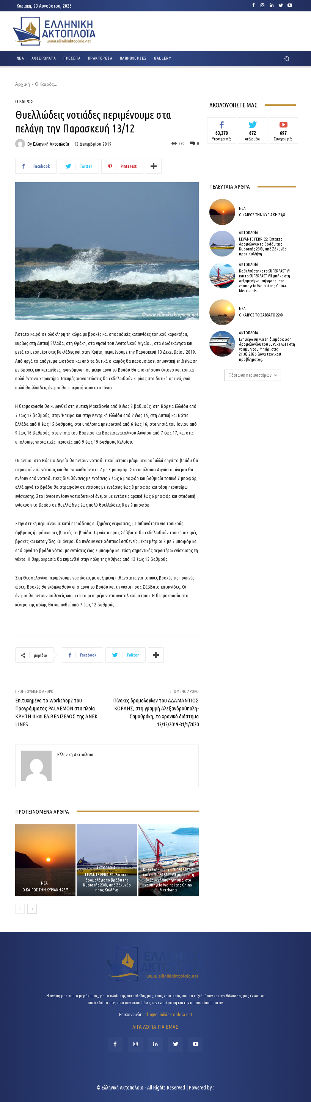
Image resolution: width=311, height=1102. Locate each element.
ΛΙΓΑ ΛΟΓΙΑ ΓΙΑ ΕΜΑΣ (155, 1026)
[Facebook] (253, 5)
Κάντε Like (221, 123)
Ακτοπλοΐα (106, 868)
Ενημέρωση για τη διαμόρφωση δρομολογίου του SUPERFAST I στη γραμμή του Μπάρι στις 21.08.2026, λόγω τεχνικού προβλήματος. (267, 349)
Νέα (44, 883)
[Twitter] (280, 5)
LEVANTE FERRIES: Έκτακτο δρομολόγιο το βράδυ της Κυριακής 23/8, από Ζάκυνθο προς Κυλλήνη (107, 882)
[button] (287, 58)
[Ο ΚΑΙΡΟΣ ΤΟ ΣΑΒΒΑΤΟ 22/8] (222, 312)
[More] (154, 166)
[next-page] (32, 909)
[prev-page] (20, 909)
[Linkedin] (271, 5)
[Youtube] (289, 5)
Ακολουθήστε (252, 123)
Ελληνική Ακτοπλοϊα (51, 144)
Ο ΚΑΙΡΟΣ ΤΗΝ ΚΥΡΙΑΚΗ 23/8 (45, 890)
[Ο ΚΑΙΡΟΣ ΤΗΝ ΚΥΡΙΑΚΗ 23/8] (45, 860)
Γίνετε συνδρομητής (283, 126)
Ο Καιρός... (46, 84)
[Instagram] (262, 5)
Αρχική (22, 84)
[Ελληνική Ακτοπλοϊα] (21, 144)
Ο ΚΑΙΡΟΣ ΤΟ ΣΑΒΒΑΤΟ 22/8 (261, 315)
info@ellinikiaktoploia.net (167, 1014)
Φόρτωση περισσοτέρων (250, 375)
